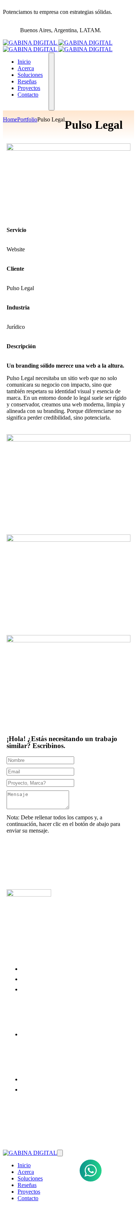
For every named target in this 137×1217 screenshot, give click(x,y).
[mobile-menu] (51, 81)
